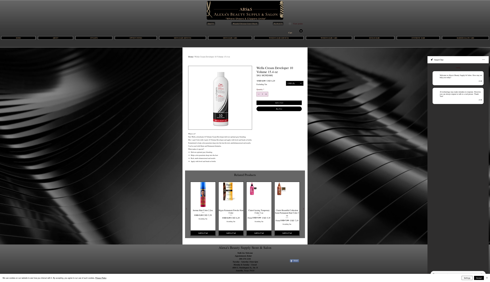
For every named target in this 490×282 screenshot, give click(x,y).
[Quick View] (203, 194)
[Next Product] (303, 208)
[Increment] (266, 94)
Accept (479, 278)
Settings (467, 278)
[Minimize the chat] (483, 60)
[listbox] (295, 83)
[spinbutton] (262, 94)
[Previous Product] (186, 208)
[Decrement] (258, 94)
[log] (458, 166)
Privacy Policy (100, 278)
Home (190, 56)
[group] (245, 209)
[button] (182, 38)
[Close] (486, 278)
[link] (295, 31)
